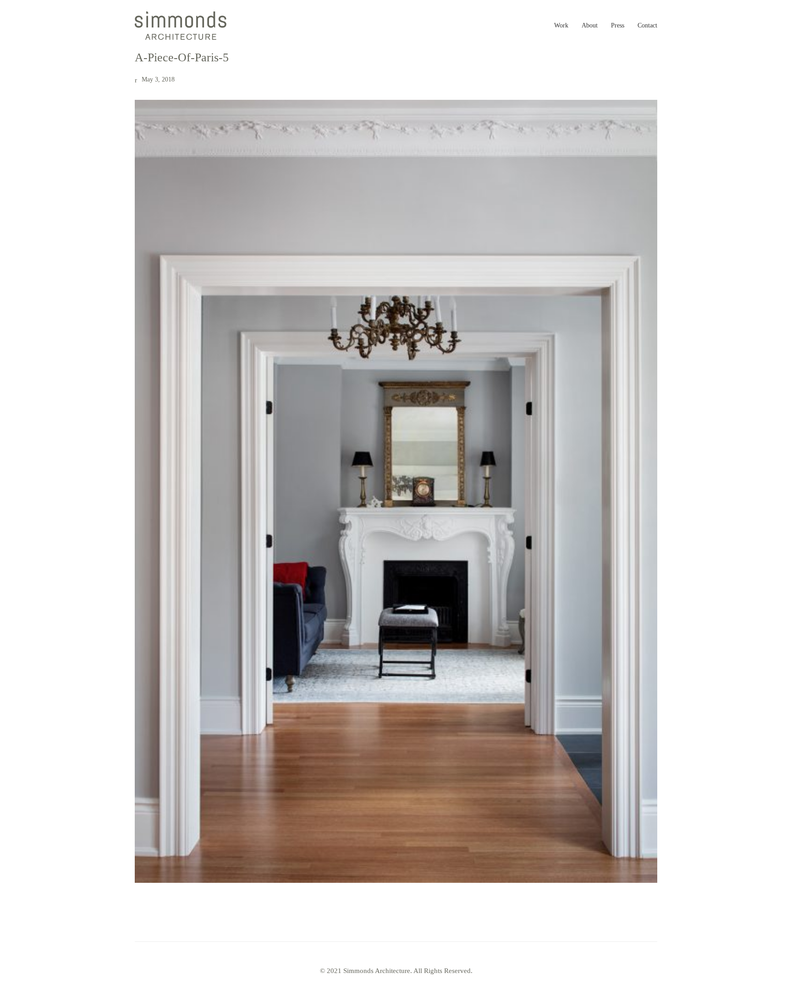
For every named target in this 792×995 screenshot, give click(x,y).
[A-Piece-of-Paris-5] (396, 491)
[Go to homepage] (180, 25)
